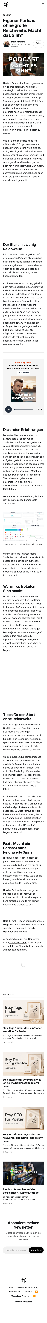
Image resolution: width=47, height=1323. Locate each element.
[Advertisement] (23, 210)
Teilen (38, 44)
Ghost (29, 1301)
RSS (11, 1287)
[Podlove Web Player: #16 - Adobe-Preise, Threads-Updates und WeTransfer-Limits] (23, 387)
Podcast (7, 15)
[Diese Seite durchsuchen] (39, 4)
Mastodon (8, 931)
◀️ (36, 1291)
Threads (30, 928)
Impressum (14, 1291)
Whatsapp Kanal (17, 942)
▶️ (34, 1296)
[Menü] (43, 4)
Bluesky (23, 931)
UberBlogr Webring (20, 1296)
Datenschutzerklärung (27, 1287)
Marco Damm (18, 41)
